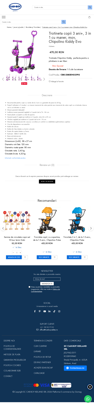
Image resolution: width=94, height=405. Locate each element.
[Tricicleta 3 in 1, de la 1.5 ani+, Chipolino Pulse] (77, 220)
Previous (3, 79)
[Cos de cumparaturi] (89, 17)
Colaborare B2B (12, 370)
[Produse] (4, 18)
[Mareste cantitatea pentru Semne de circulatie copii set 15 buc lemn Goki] (20, 253)
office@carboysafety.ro (48, 330)
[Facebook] (35, 311)
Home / (10, 27)
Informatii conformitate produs (15, 158)
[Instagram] (59, 311)
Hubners (51, 46)
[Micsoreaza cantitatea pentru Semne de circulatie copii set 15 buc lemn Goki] (13, 253)
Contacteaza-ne (77, 368)
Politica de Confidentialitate (12, 347)
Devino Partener (42, 362)
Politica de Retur (42, 356)
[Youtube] (44, 311)
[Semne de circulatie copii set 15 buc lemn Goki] (17, 220)
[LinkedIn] (49, 311)
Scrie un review (47, 181)
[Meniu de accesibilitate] (90, 386)
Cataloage (39, 373)
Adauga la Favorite (57, 81)
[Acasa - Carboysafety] (15, 7)
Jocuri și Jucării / (19, 27)
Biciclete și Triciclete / (34, 27)
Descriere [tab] (47, 95)
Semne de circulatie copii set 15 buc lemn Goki (17, 238)
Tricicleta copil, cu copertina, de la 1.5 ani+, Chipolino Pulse (47, 238)
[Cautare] (90, 7)
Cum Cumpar (40, 346)
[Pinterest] (40, 311)
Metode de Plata (12, 354)
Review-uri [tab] (46, 165)
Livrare (37, 351)
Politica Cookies (12, 365)
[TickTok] (54, 311)
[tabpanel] (23, 52)
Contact (8, 376)
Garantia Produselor (15, 359)
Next (44, 79)
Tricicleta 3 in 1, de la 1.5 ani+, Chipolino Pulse (77, 238)
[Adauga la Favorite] (25, 257)
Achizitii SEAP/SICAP (43, 367)
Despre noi (9, 340)
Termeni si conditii (43, 340)
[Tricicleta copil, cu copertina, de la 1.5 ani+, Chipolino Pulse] (47, 220)
